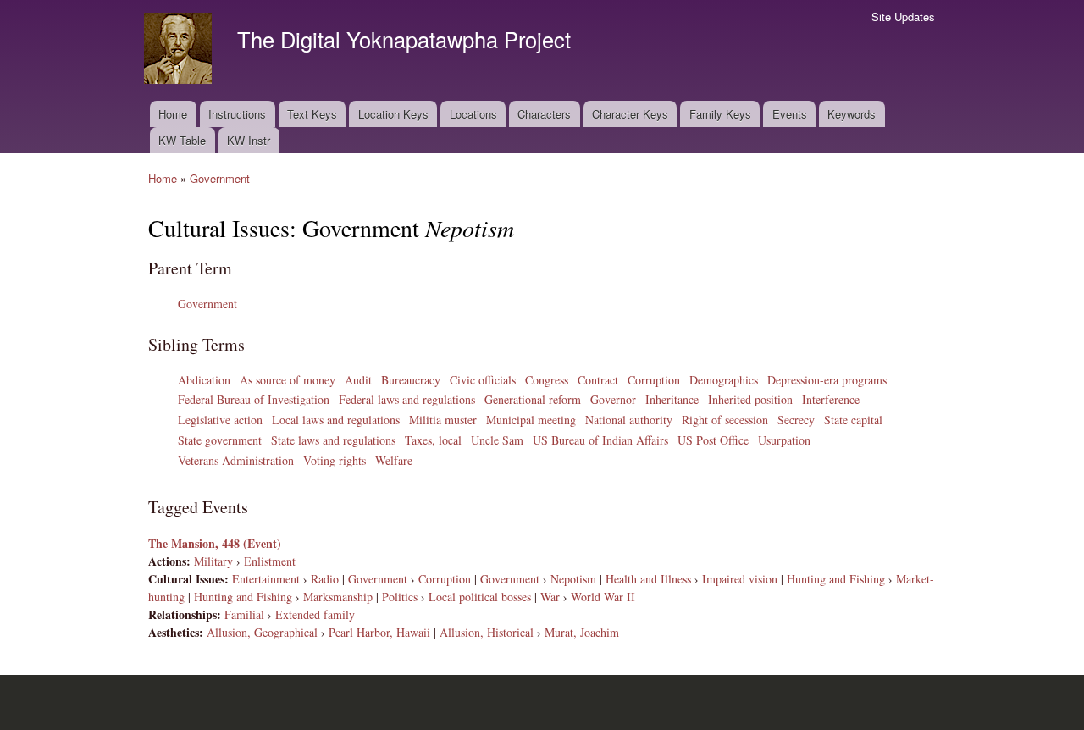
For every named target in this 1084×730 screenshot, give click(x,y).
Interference (831, 399)
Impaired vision (739, 579)
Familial (244, 614)
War (550, 597)
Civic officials (483, 380)
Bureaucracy (410, 380)
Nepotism (573, 579)
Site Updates (903, 16)
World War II (603, 597)
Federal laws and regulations (407, 399)
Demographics (723, 380)
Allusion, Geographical (262, 632)
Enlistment (270, 561)
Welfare (393, 460)
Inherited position (750, 399)
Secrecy (796, 420)
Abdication (204, 380)
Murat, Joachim (582, 632)
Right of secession (725, 420)
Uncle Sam (497, 440)
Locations (473, 114)
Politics (400, 597)
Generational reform (532, 399)
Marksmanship (338, 597)
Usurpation (784, 440)
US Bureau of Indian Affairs (600, 440)
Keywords (851, 114)
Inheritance (672, 399)
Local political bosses (480, 597)
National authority (628, 420)
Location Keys (393, 114)
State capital (853, 420)
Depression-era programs (827, 380)
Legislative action (220, 420)
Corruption (654, 380)
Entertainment (266, 579)
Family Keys (720, 114)
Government (220, 178)
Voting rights (334, 460)
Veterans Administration (236, 460)
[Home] (180, 50)
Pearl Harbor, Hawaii (379, 632)
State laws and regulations (333, 440)
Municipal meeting (531, 420)
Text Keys (312, 114)
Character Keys (630, 114)
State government (220, 440)
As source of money (287, 380)
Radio (325, 579)
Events (789, 114)
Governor (613, 399)
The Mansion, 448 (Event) (214, 543)
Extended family (315, 614)
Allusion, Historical (487, 632)
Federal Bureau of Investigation (253, 399)
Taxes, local (433, 440)
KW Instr (248, 140)
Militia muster (443, 420)
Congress (546, 380)
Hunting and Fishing (836, 579)
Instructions (237, 114)
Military (213, 561)
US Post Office (713, 440)
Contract (598, 380)
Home (172, 114)
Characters (544, 114)
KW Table (182, 140)
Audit (358, 380)
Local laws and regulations (336, 420)
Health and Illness (648, 579)
